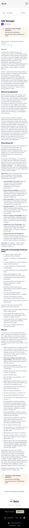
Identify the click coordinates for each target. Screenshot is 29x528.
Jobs (16, 518)
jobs (3, 13)
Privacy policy (11, 505)
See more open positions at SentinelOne (14, 491)
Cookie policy (18, 505)
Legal (18, 525)
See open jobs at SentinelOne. (12, 32)
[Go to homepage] (3, 3)
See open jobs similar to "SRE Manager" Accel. (15, 35)
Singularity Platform (7, 165)
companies (9, 13)
